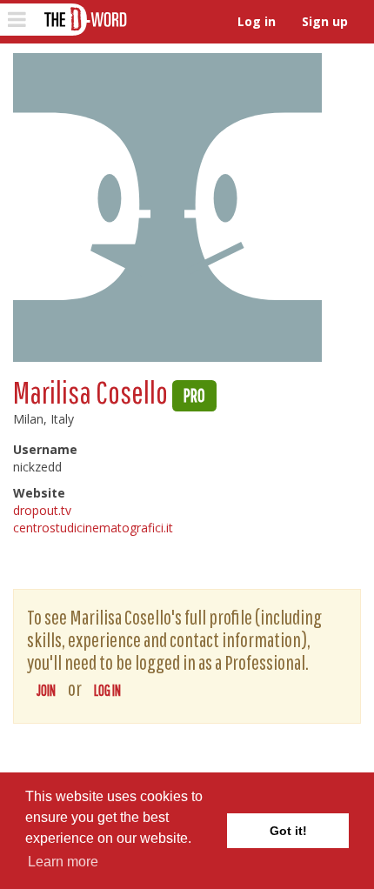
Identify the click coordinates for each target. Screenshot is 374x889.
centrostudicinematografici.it (93, 527)
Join (46, 690)
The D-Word (84, 19)
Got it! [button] (288, 831)
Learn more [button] (63, 861)
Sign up (325, 21)
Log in (256, 21)
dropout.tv (42, 510)
